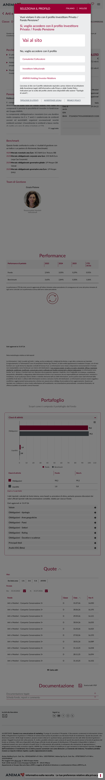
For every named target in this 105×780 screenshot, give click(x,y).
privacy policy (74, 100)
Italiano (70, 8)
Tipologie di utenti (29, 100)
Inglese (83, 8)
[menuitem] (52, 40)
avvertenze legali (52, 100)
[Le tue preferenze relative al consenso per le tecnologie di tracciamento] (100, 775)
